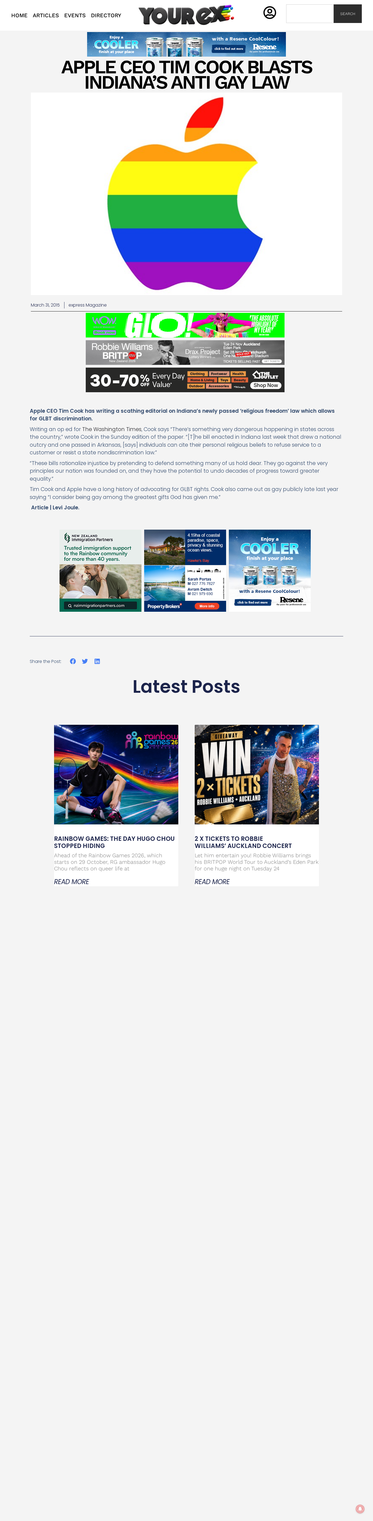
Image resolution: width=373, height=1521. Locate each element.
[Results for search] (310, 26)
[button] (73, 661)
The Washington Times (111, 429)
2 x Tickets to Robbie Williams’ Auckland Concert (244, 842)
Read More (71, 882)
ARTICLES (46, 15)
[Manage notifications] (360, 1509)
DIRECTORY (106, 15)
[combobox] (310, 13)
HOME (19, 15)
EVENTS (75, 15)
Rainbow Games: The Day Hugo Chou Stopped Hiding (114, 842)
